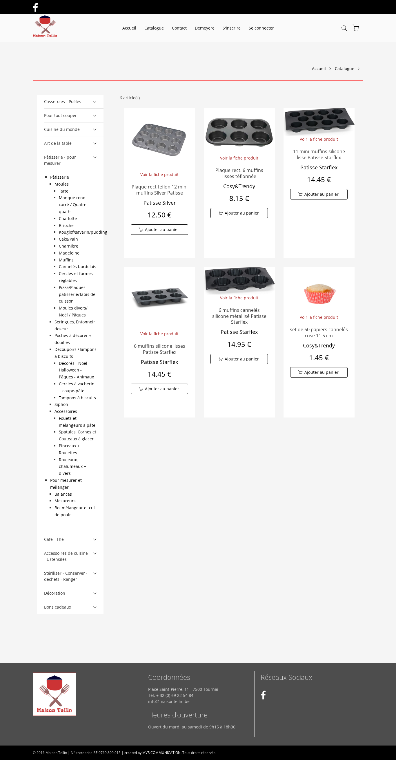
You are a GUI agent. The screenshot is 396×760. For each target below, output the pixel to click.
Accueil (129, 28)
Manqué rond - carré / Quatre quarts (73, 204)
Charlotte (68, 218)
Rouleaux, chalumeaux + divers (72, 466)
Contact (179, 28)
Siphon (61, 404)
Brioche (66, 225)
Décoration (54, 593)
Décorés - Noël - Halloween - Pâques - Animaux (76, 370)
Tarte (63, 191)
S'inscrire (232, 28)
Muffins (66, 260)
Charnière (68, 246)
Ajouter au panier (162, 229)
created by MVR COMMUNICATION (152, 752)
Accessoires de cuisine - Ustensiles (66, 556)
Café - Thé (54, 539)
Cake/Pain (68, 239)
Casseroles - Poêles (62, 101)
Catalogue (154, 28)
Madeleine (69, 253)
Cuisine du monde (62, 129)
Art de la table (58, 143)
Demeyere (205, 28)
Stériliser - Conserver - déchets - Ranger (66, 576)
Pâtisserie (59, 177)
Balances (63, 494)
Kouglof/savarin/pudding (83, 232)
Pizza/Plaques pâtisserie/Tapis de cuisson (77, 294)
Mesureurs (65, 500)
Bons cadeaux (57, 607)
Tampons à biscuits (77, 397)
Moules (62, 184)
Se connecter (261, 28)
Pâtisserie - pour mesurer (60, 160)
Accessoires (66, 411)
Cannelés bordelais (77, 266)
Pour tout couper (60, 115)
